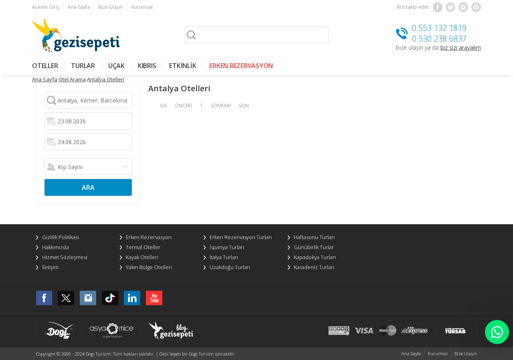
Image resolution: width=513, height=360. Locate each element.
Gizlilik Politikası (60, 237)
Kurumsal (142, 7)
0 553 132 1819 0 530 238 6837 (439, 33)
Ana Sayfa (79, 7)
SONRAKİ (221, 105)
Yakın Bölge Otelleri (149, 267)
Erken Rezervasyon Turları (241, 237)
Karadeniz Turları (314, 267)
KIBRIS (147, 65)
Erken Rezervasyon (149, 237)
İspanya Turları (227, 247)
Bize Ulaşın (110, 7)
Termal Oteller (143, 247)
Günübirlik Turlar (314, 247)
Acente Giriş (45, 7)
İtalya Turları (224, 257)
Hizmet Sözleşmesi (64, 257)
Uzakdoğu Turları (230, 267)
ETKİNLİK (182, 65)
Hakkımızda (55, 247)
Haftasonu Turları (314, 237)
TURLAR (83, 65)
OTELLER (45, 65)
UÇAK (116, 65)
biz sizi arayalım (460, 47)
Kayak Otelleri (142, 257)
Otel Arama (72, 79)
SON (244, 105)
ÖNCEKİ (183, 105)
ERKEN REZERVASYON (241, 65)
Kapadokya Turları (315, 257)
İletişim (50, 267)
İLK (163, 105)
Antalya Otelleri (105, 79)
